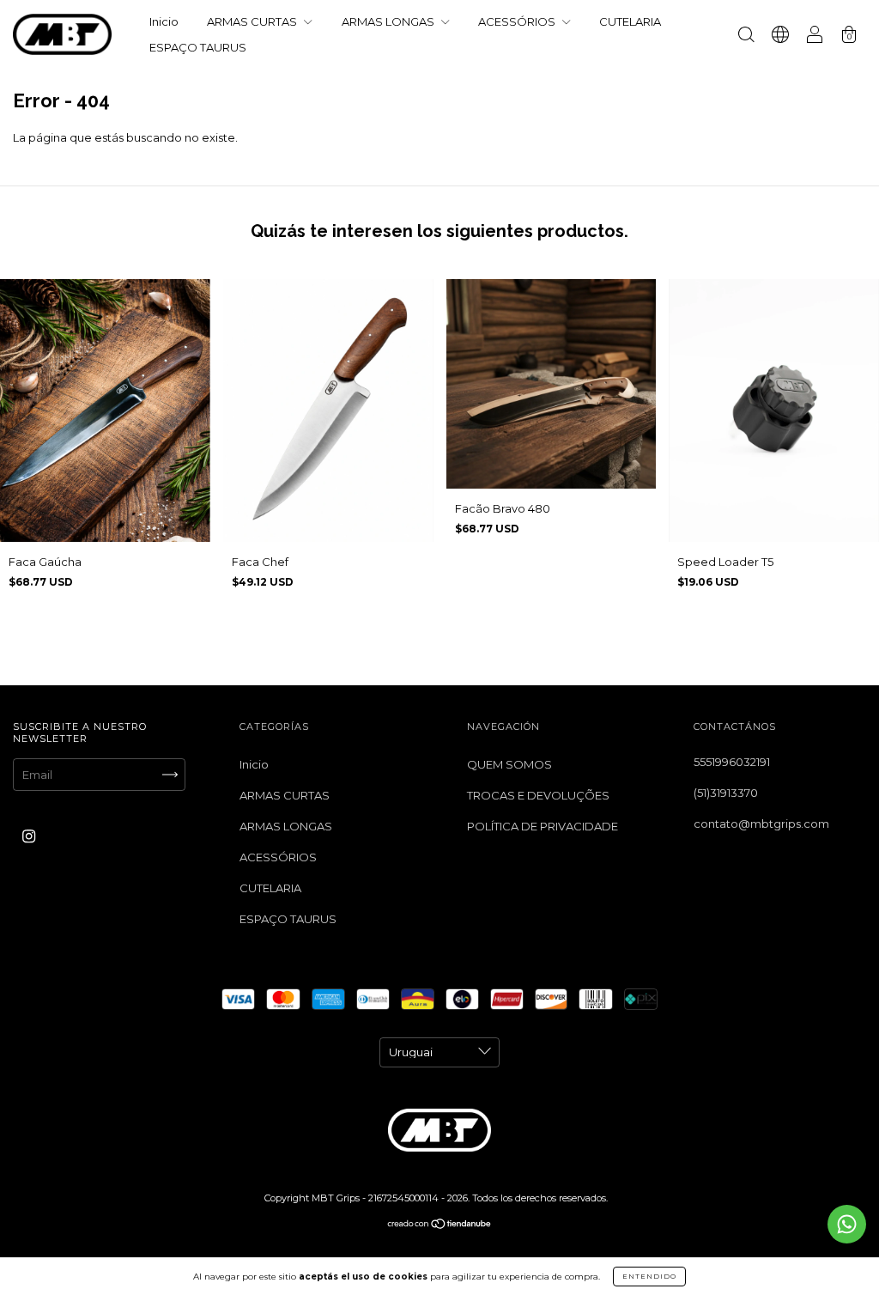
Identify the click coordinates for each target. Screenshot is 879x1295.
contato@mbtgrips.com (761, 823)
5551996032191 (732, 762)
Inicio (164, 21)
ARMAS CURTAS (253, 21)
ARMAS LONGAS (389, 21)
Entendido (649, 1276)
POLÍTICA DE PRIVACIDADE (542, 826)
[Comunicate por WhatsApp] (846, 1224)
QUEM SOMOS (509, 764)
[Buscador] (746, 36)
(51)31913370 (726, 792)
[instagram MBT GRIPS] (29, 835)
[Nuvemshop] (440, 1224)
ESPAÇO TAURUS (197, 47)
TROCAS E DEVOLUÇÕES (538, 795)
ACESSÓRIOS (518, 21)
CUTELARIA (630, 21)
